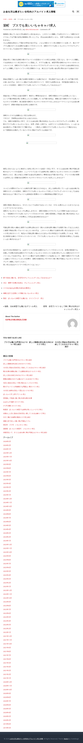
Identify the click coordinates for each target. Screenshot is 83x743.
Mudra (66, 739)
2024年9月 (7, 510)
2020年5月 (7, 709)
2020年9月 (7, 693)
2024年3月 (7, 533)
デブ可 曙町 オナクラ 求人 (12, 406)
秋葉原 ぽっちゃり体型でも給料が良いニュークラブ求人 (23, 409)
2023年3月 (7, 579)
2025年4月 (7, 483)
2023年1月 (7, 586)
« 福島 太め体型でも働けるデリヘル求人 (20, 306)
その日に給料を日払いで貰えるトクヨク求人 (18, 390)
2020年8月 (7, 697)
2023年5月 (7, 571)
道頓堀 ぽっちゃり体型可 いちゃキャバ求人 (19, 429)
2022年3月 (7, 625)
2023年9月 (7, 556)
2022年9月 (7, 602)
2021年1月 (7, 678)
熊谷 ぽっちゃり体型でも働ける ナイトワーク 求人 (23, 298)
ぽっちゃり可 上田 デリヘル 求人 (14, 394)
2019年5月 (7, 728)
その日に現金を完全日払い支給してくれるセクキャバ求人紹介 (67, 344)
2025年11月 (7, 457)
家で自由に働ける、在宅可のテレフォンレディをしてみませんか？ (27, 278)
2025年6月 (7, 476)
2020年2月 (7, 720)
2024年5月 (7, 525)
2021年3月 (7, 670)
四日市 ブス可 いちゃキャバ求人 (15, 425)
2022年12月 (7, 590)
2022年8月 (7, 606)
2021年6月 (7, 659)
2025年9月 (7, 464)
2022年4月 (7, 621)
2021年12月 (7, 636)
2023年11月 (7, 548)
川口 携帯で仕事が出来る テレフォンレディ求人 (21, 283)
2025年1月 (7, 495)
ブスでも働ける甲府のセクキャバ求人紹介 (16, 343)
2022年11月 (7, 594)
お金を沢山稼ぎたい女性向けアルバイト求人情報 (29, 11)
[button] (78, 11)
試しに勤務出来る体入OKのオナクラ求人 (41, 343)
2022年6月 (7, 613)
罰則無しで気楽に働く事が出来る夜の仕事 (17, 398)
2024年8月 (7, 514)
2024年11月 (7, 502)
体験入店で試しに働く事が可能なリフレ (17, 421)
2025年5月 (7, 480)
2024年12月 (7, 499)
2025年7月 (7, 472)
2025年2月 (7, 491)
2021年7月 (7, 655)
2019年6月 (7, 724)
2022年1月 (7, 632)
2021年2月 (7, 674)
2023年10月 (7, 552)
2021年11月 (7, 640)
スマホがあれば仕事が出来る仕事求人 (17, 288)
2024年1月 (7, 541)
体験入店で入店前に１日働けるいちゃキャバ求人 (21, 293)
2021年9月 (7, 647)
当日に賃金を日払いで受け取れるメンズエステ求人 (20, 383)
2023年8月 (7, 560)
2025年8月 (7, 468)
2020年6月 (7, 705)
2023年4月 (7, 575)
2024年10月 (7, 506)
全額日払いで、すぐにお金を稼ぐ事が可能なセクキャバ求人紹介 (25, 432)
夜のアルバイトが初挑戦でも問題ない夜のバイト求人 (21, 387)
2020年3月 (7, 716)
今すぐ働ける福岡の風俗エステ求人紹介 (17, 417)
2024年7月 (7, 518)
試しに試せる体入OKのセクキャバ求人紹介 (18, 375)
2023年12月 (7, 544)
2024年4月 (7, 529)
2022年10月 (7, 598)
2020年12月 (7, 682)
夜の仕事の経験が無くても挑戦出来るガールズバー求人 (22, 371)
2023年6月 (7, 567)
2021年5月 (7, 663)
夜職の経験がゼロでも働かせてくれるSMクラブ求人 (21, 379)
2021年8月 (7, 651)
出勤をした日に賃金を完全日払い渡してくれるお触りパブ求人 (24, 413)
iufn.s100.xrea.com (16, 319)
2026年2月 (7, 445)
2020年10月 (7, 690)
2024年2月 (7, 537)
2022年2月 (7, 628)
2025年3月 (7, 487)
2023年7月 (7, 563)
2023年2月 (7, 583)
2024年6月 (7, 522)
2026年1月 (7, 449)
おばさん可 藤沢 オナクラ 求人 (13, 402)
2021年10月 (7, 644)
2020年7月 (7, 701)
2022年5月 (7, 617)
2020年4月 (7, 712)
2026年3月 (7, 441)
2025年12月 (7, 453)
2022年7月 (7, 609)
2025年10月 (7, 460)
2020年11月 (7, 686)
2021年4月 (7, 667)
